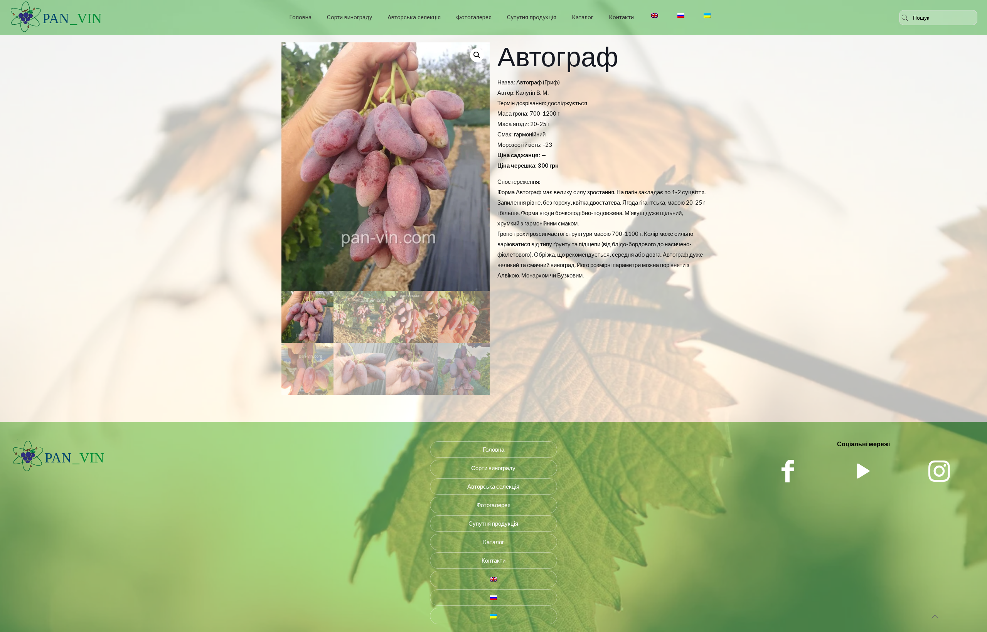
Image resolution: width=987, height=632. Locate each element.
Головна (493, 449)
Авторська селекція (493, 486)
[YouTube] (863, 470)
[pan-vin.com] (58, 471)
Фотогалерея (493, 504)
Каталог (493, 541)
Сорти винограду (493, 467)
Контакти (493, 560)
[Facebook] (787, 470)
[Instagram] (939, 470)
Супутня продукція (493, 523)
